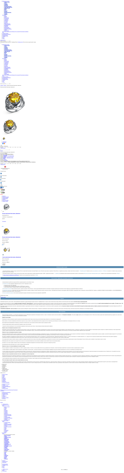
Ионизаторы (6, 430)
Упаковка (5, 14)
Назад (3, 405)
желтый (3, 158)
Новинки (13, 31)
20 (17, 147)
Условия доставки (5, 197)
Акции (3, 38)
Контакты (4, 398)
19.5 (15, 147)
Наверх (1, 402)
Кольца (5, 52)
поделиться (4, 142)
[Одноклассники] (4, 143)
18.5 (10, 147)
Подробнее (4, 221)
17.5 (5, 147)
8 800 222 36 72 (2, 40)
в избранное (4, 141)
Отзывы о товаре (5, 201)
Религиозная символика (8, 7)
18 (8, 147)
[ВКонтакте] (2, 143)
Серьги (5, 46)
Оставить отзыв (3, 297)
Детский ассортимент (7, 6)
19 (12, 147)
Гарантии (3, 199)
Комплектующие (7, 8)
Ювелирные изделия (5, 1)
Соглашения (4, 395)
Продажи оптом (5, 78)
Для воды (5, 423)
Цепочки (5, 11)
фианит (4, 156)
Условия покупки (5, 79)
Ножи (5, 429)
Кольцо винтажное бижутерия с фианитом (11, 213)
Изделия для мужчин (7, 12)
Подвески (6, 3)
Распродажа (4, 31)
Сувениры (6, 4)
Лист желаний (17, 31)
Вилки (5, 427)
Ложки (5, 428)
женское (5, 159)
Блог (3, 37)
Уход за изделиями (5, 200)
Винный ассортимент (7, 424)
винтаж (4, 157)
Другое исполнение (5, 196)
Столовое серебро (5, 33)
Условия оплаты (5, 198)
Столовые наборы (7, 422)
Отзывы (3, 36)
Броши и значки (7, 45)
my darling (6, 160)
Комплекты (6, 5)
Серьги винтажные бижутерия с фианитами (11, 257)
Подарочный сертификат (24, 31)
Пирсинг (5, 13)
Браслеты (5, 10)
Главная (1, 85)
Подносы (5, 425)
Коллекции (4, 15)
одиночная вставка (10, 157)
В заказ (1, 150)
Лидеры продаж (9, 31)
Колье (5, 9)
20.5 (20, 147)
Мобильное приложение (6, 392)
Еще (3, 32)
